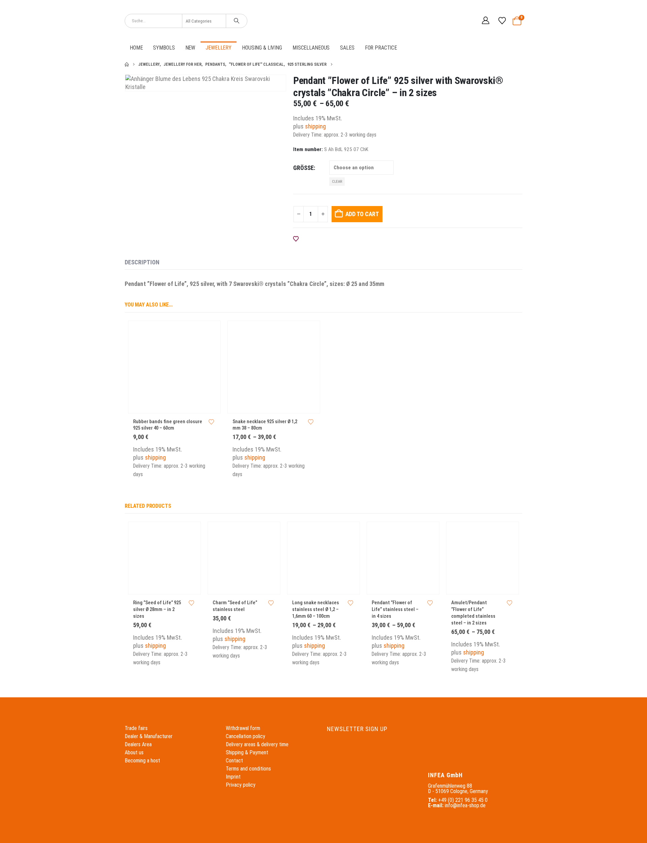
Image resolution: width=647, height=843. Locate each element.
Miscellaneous (311, 48)
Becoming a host (142, 760)
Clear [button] (337, 181)
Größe (303, 167)
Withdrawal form (243, 728)
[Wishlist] (501, 21)
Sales (347, 48)
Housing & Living (262, 48)
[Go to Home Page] (127, 64)
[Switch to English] (467, 20)
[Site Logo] (323, 20)
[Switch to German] (454, 20)
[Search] (236, 21)
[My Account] (485, 21)
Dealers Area (138, 744)
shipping (315, 126)
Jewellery (219, 48)
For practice (381, 48)
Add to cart (362, 213)
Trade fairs (136, 728)
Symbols (164, 48)
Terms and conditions (248, 768)
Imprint (233, 777)
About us (134, 752)
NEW (190, 48)
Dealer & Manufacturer (149, 736)
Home (136, 48)
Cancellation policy (245, 736)
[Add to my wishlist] (211, 422)
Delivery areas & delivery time (257, 744)
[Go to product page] (174, 367)
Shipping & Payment (247, 752)
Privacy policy (240, 785)
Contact (234, 760)
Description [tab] (142, 262)
